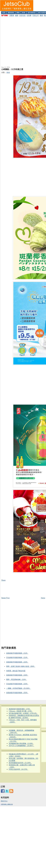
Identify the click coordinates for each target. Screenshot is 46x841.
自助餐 (29, 15)
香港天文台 (4, 801)
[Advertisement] (23, 41)
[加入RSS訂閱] (11, 792)
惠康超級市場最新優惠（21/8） (17, 653)
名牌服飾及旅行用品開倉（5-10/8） (21, 743)
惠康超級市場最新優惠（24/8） (17, 675)
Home (43, 598)
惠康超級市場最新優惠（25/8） (17, 693)
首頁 (3, 12)
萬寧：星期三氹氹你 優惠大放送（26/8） (20, 666)
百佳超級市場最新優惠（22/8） (17, 684)
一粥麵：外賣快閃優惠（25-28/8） (18, 688)
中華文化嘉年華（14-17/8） (18, 769)
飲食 (23, 12)
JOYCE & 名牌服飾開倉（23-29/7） (21, 746)
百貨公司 (35, 15)
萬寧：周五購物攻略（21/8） (16, 679)
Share (3, 580)
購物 (18, 12)
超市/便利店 (32, 12)
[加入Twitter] (7, 792)
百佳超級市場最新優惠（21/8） (17, 657)
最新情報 (11, 12)
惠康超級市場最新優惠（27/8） (20, 709)
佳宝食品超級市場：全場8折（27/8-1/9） (23, 713)
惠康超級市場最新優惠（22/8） (17, 662)
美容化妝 (22, 15)
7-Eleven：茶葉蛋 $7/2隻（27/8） (21, 711)
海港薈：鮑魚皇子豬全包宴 (15, 671)
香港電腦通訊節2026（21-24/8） (20, 763)
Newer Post (5, 598)
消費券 (11, 15)
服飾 (16, 15)
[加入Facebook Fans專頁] (3, 792)
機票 (41, 15)
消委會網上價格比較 (7, 804)
